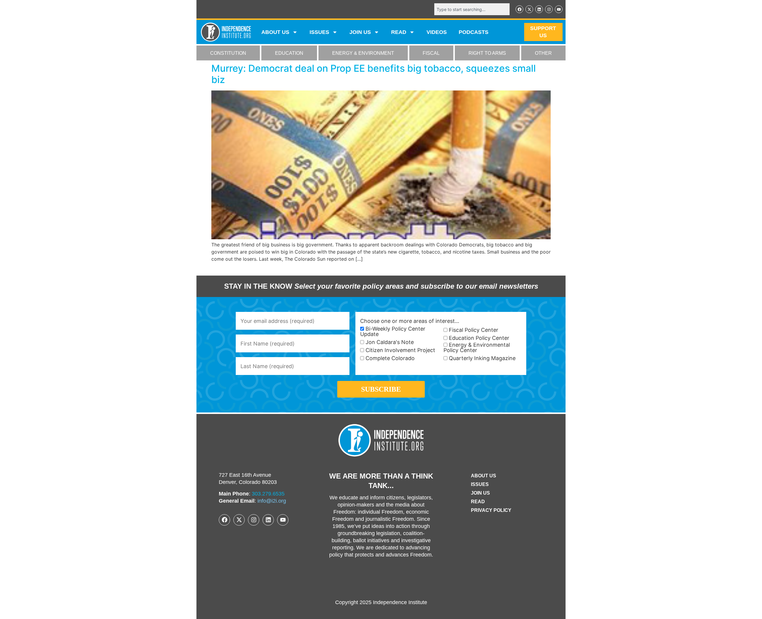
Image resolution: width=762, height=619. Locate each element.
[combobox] (472, 9)
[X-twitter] (529, 9)
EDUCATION (289, 53)
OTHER (543, 53)
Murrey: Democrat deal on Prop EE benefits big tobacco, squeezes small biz (373, 73)
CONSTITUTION (228, 53)
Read (478, 501)
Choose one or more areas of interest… (409, 321)
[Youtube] (559, 9)
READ (398, 32)
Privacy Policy (491, 510)
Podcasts (473, 32)
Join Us (480, 492)
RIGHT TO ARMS (487, 53)
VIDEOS (437, 32)
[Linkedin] (539, 9)
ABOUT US (275, 32)
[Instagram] (549, 9)
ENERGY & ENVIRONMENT (363, 53)
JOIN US (360, 32)
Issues (319, 32)
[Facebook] (519, 9)
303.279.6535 (268, 494)
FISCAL (431, 53)
